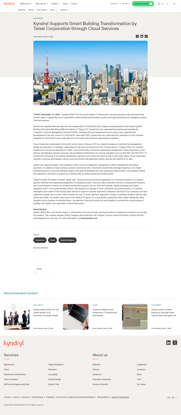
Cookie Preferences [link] (120, 397)
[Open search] (174, 3)
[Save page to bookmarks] (159, 3)
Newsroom (21, 10)
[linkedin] (168, 342)
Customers (38, 18)
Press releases (42, 10)
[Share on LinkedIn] (141, 36)
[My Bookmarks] (167, 3)
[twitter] (175, 342)
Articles (31, 10)
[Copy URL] (146, 36)
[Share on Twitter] (137, 36)
